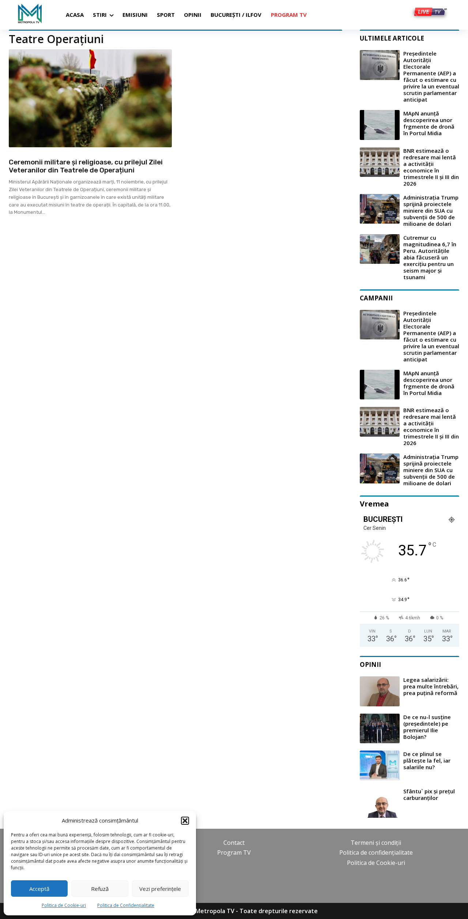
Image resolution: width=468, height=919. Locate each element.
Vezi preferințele (160, 888)
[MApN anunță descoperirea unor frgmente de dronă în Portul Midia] (380, 125)
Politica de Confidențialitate (125, 905)
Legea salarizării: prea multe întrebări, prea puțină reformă (430, 686)
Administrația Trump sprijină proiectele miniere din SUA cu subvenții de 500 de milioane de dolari (430, 210)
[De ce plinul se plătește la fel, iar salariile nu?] (380, 766)
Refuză (100, 888)
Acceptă (39, 888)
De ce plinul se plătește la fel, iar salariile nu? (426, 760)
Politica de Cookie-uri (64, 905)
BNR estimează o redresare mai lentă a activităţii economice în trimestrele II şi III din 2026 (431, 167)
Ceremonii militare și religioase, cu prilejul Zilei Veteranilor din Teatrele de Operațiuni (86, 166)
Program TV (234, 852)
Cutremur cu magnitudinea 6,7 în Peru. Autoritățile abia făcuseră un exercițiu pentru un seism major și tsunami (429, 257)
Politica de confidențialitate (376, 852)
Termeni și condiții (376, 843)
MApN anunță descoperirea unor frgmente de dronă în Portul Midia (428, 123)
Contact (234, 843)
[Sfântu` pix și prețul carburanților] (380, 803)
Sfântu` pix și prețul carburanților (429, 794)
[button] (185, 820)
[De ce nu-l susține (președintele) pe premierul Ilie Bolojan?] (380, 729)
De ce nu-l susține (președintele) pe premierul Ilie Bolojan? (427, 726)
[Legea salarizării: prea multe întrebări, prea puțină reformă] (380, 691)
